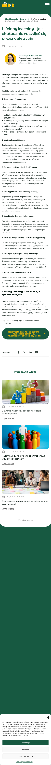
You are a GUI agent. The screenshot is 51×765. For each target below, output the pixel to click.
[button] (47, 717)
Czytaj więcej (8, 418)
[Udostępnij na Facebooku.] (18, 352)
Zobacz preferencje (25, 756)
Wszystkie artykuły (25, 520)
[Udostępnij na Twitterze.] (24, 352)
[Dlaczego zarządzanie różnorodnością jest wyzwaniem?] (25, 482)
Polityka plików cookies (24, 762)
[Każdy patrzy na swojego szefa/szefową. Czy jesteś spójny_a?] (25, 436)
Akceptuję (26, 743)
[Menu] (46, 5)
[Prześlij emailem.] (36, 352)
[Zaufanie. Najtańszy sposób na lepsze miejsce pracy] (25, 391)
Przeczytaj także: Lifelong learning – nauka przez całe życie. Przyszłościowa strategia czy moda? (24, 334)
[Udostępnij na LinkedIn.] (30, 352)
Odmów (25, 749)
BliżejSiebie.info (11, 19)
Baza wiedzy (25, 19)
